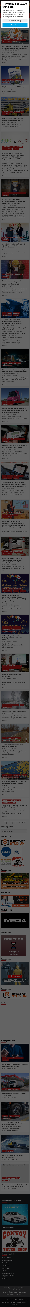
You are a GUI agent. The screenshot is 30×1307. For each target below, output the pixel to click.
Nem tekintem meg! (15, 21)
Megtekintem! (15, 25)
